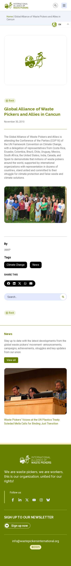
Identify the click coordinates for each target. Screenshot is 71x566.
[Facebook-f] (13, 500)
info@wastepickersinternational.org (35, 541)
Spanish (58, 47)
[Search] (63, 297)
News (35, 264)
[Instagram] (41, 500)
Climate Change (16, 264)
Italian (57, 34)
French (57, 27)
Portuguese (60, 41)
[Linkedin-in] (20, 500)
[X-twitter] (27, 500)
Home (10, 16)
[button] (8, 283)
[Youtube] (34, 500)
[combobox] (35, 296)
